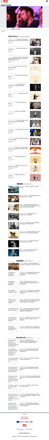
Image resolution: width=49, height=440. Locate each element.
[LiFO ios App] (29, 429)
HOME (2, 3)
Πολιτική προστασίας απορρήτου (23, 436)
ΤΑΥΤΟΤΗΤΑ (24, 417)
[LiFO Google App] (20, 430)
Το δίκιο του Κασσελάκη (20, 111)
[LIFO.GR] (5, 1)
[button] (1, 1)
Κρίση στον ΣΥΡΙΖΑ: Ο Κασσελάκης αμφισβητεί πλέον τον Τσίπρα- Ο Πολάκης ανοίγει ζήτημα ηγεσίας (18, 58)
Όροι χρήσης (14, 436)
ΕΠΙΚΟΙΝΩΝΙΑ (24, 418)
